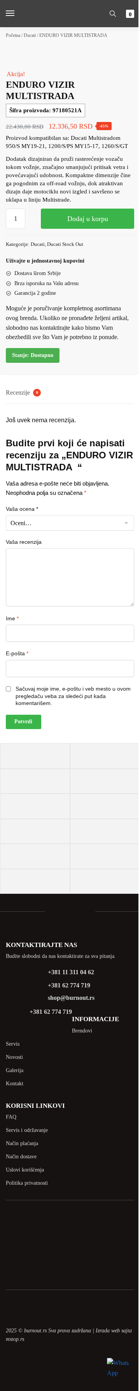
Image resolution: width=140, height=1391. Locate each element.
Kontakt (14, 1083)
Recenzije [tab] (22, 392)
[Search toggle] (113, 13)
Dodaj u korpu (87, 219)
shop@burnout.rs (71, 997)
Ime (12, 618)
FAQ (11, 1117)
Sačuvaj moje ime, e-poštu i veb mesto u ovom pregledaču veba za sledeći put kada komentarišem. (73, 696)
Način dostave (21, 1156)
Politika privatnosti (27, 1183)
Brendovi (82, 1031)
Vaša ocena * (22, 509)
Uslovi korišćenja (25, 1170)
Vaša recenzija (24, 542)
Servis (12, 1044)
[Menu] (17, 13)
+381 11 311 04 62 (71, 972)
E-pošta (17, 653)
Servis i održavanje (27, 1130)
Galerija (14, 1070)
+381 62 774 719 (69, 985)
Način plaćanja (22, 1143)
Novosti (14, 1057)
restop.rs (15, 1339)
